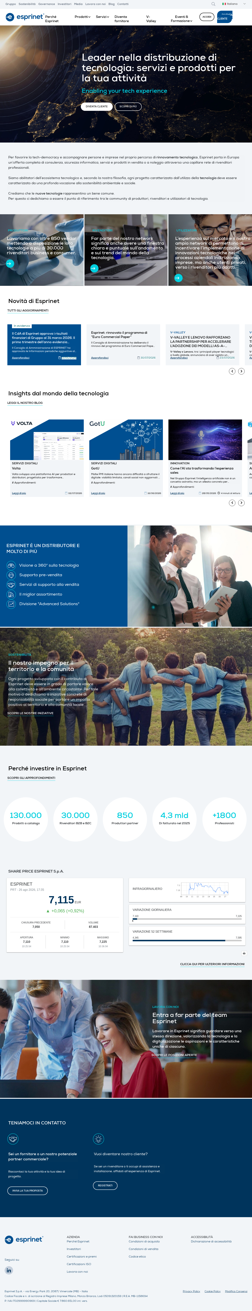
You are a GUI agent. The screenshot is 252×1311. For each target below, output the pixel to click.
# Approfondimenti (24, 483)
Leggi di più (19, 493)
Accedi (207, 17)
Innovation (179, 463)
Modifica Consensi (236, 1291)
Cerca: (213, 4)
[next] (241, 371)
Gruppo (11, 4)
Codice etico (137, 1256)
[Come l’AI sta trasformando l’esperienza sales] (205, 439)
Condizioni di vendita (143, 1249)
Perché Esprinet (78, 1241)
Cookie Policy (213, 1291)
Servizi (101, 17)
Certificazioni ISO (79, 1264)
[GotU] (126, 439)
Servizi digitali (25, 463)
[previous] (232, 371)
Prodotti (81, 17)
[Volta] (47, 439)
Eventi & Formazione (180, 19)
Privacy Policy (191, 1291)
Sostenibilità (27, 4)
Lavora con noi (95, 4)
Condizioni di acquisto (144, 1241)
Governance (46, 4)
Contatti (123, 4)
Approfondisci (20, 358)
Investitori (64, 4)
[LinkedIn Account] (10, 1271)
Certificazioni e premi (82, 1256)
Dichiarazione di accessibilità (211, 1241)
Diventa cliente (224, 17)
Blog (111, 4)
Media (78, 4)
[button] (233, 4)
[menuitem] (57, 17)
